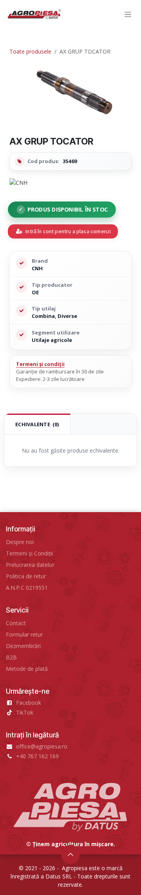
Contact (16, 623)
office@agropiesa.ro (41, 746)
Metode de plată (27, 668)
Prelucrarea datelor (30, 564)
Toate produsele (30, 51)
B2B (11, 657)
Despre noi (20, 542)
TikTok (24, 712)
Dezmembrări (23, 646)
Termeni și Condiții (29, 553)
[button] (70, 854)
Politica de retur (26, 576)
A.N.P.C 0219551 (27, 587)
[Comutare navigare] (128, 14)
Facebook (28, 702)
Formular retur (24, 634)
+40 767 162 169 (37, 756)
